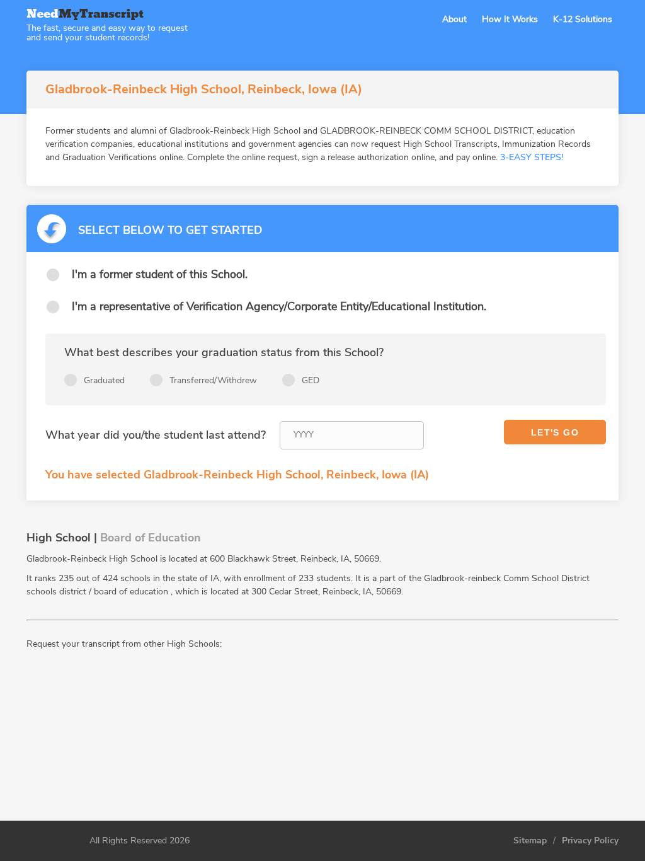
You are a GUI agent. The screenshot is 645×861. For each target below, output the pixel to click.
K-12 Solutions (582, 19)
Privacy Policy (590, 840)
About (454, 19)
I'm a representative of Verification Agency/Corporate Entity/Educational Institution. (279, 306)
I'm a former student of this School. (160, 274)
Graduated (104, 380)
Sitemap (530, 840)
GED (310, 380)
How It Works (510, 19)
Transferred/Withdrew (213, 380)
